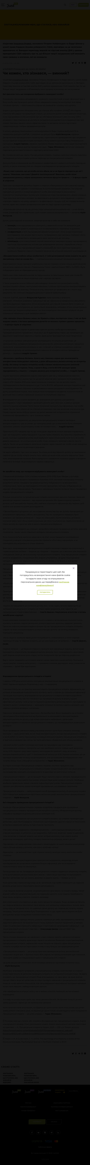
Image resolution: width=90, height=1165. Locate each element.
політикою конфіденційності (52, 584)
